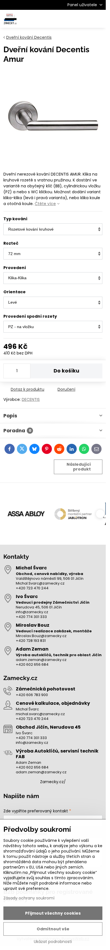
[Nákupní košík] (85, 18)
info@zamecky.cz (32, 612)
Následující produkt (79, 467)
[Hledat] (72, 18)
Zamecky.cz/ (53, 782)
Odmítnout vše (53, 929)
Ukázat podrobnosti (53, 941)
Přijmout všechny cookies (53, 913)
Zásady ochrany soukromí (28, 898)
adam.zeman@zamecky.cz (41, 659)
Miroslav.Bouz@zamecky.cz (41, 635)
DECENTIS (31, 399)
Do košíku (66, 370)
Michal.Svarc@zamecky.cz (40, 583)
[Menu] (99, 18)
